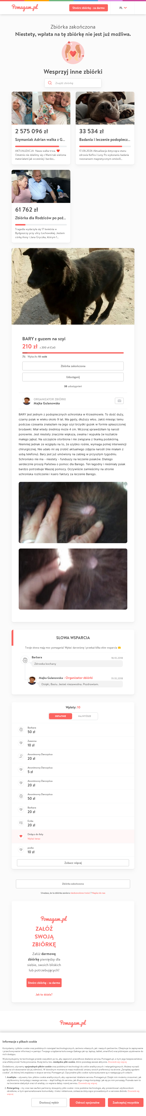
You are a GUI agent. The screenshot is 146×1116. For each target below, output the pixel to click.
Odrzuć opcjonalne (87, 1102)
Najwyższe (84, 716)
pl (120, 8)
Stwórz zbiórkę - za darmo (88, 8)
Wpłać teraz (34, 838)
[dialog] (73, 1074)
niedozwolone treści (80, 892)
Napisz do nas (98, 892)
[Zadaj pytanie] (119, 401)
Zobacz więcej (73, 863)
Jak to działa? (44, 994)
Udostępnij (73, 377)
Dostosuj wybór (49, 1102)
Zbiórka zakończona (73, 366)
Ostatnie (60, 716)
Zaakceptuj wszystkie (126, 1102)
